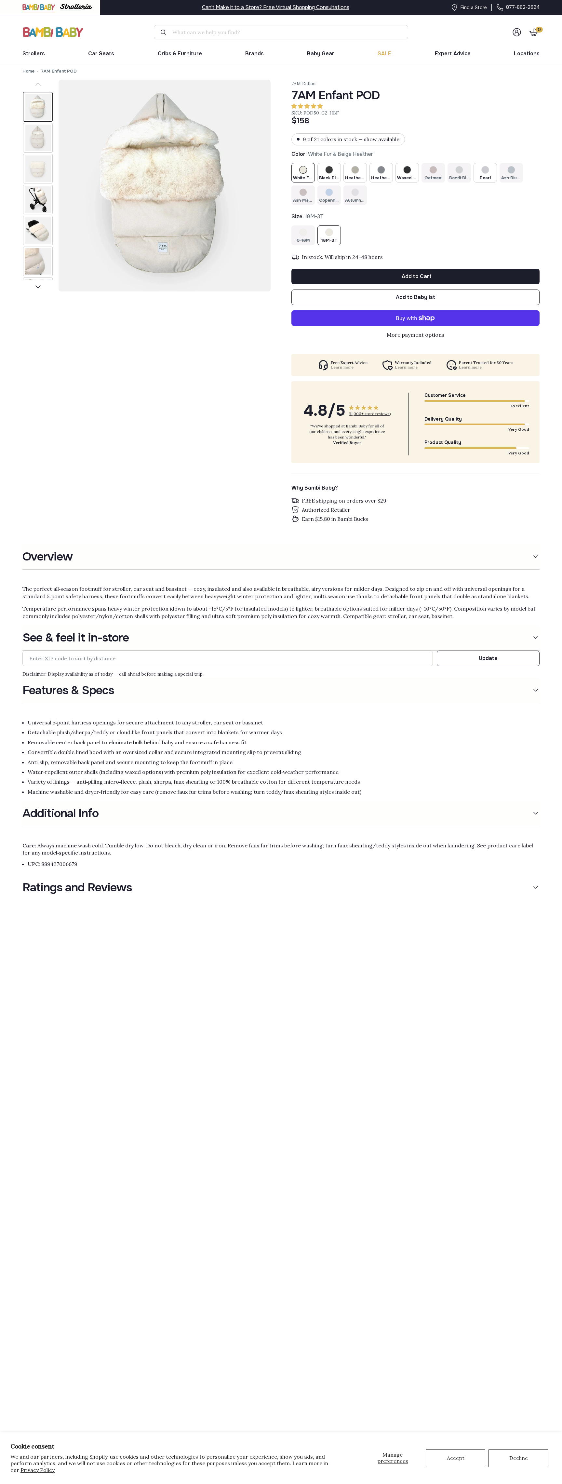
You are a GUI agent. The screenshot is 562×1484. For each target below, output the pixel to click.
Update (488, 658)
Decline (518, 1458)
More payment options (415, 334)
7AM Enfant (303, 84)
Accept (455, 1458)
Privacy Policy (37, 1470)
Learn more (342, 367)
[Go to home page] (53, 32)
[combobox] (284, 32)
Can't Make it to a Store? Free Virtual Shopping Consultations (275, 7)
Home (28, 71)
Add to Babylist (415, 297)
